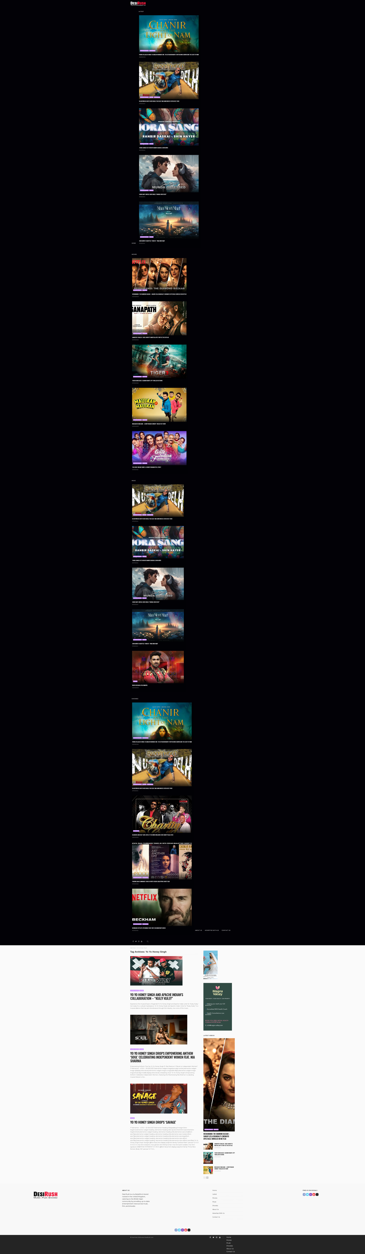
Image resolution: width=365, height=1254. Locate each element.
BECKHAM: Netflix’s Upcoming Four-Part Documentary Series (149, 928)
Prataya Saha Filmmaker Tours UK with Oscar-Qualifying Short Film (151, 881)
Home (134, 243)
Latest (141, 11)
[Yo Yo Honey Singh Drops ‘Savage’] (158, 1099)
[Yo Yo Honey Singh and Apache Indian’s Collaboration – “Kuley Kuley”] (156, 971)
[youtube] (141, 941)
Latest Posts (144, 50)
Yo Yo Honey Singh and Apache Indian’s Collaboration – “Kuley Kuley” (156, 996)
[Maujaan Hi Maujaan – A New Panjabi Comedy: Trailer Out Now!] (159, 405)
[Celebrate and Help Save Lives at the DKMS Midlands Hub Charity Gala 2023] (162, 814)
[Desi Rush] (138, 4)
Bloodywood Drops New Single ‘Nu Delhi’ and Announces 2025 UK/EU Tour (159, 101)
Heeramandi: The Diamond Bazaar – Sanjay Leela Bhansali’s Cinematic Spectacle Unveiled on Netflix (159, 294)
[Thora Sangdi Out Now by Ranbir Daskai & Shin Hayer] (169, 127)
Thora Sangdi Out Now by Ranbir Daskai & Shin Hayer (153, 148)
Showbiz (152, 50)
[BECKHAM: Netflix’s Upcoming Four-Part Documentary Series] (162, 907)
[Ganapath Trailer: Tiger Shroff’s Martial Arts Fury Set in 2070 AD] (159, 318)
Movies (134, 254)
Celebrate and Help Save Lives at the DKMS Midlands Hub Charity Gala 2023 (152, 835)
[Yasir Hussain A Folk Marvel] (158, 667)
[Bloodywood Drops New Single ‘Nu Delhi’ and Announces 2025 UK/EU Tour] (169, 80)
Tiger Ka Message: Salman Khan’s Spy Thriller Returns (147, 381)
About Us (198, 930)
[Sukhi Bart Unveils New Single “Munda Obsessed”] (169, 173)
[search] (147, 941)
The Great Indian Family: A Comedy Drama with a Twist (146, 467)
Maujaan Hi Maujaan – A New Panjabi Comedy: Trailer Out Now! (149, 424)
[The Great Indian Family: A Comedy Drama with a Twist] (159, 448)
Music (151, 97)
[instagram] (138, 941)
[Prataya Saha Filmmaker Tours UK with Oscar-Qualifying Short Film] (162, 860)
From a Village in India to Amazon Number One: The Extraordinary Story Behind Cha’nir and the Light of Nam (169, 55)
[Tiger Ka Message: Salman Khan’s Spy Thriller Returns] (159, 362)
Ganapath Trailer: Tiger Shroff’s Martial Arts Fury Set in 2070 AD (150, 337)
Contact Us (226, 930)
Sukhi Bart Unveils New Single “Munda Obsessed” (152, 194)
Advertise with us (212, 930)
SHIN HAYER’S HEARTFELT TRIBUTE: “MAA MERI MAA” (152, 241)
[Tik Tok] (144, 941)
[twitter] (135, 941)
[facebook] (133, 941)
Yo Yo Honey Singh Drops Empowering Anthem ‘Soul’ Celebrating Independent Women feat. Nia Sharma (162, 1057)
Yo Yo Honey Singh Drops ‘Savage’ (153, 1122)
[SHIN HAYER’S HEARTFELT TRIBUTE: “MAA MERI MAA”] (169, 220)
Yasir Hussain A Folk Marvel (140, 685)
